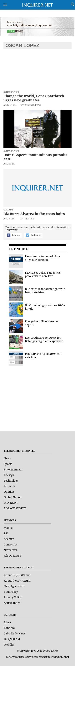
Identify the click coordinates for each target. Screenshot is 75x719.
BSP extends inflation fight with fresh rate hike (45, 290)
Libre (7, 622)
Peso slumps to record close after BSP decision (42, 258)
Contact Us (11, 544)
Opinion (9, 491)
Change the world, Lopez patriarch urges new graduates (33, 98)
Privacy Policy (13, 597)
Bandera (9, 628)
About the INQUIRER (17, 580)
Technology (11, 480)
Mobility (9, 644)
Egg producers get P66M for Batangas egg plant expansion (44, 339)
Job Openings (12, 555)
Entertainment (13, 469)
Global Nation (13, 497)
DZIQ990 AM (12, 639)
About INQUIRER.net (17, 575)
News (7, 458)
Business (9, 486)
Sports (8, 464)
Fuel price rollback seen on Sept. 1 (42, 323)
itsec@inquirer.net (58, 657)
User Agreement (14, 586)
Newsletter (11, 550)
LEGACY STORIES (15, 508)
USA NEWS (11, 503)
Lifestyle (9, 475)
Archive (9, 539)
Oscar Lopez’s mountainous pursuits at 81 (35, 156)
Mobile (8, 528)
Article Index (12, 603)
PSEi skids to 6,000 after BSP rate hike (43, 355)
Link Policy (11, 591)
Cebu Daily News (14, 633)
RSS (6, 533)
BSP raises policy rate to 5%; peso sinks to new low (43, 274)
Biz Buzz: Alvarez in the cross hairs (34, 213)
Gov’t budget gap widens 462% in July (45, 306)
